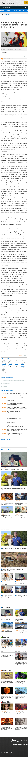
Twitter (16, 744)
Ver (3, 14)
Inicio (3, 10)
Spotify (27, 744)
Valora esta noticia (6, 358)
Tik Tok (23, 744)
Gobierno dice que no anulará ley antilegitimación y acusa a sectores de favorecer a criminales (17, 413)
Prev (0, 10)
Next (27, 10)
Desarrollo (7, 14)
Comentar (21, 57)
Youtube (21, 744)
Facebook (14, 744)
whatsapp (18, 744)
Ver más (2, 452)
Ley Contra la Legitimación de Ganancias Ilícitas (13, 380)
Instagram (20, 744)
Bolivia (4, 386)
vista (2, 531)
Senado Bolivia (6, 383)
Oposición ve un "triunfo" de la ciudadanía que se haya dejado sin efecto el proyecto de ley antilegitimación (17, 399)
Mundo (15, 10)
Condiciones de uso (4, 755)
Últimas (10, 10)
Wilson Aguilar (4, 52)
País (20, 10)
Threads (25, 744)
